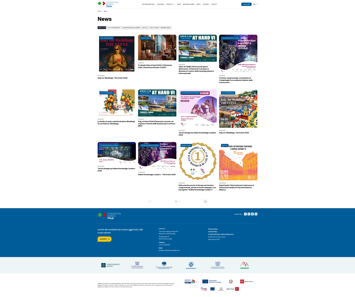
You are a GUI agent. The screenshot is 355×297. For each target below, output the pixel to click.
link (143, 285)
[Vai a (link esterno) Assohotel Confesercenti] (244, 265)
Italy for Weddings (114, 27)
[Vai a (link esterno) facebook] (245, 214)
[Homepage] (108, 4)
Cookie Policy (212, 231)
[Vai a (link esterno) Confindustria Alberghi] (218, 265)
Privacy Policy (213, 229)
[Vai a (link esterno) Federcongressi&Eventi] (110, 265)
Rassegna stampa (188, 4)
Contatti (214, 4)
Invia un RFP (246, 4)
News (179, 4)
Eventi (198, 4)
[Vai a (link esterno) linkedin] (249, 214)
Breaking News (165, 27)
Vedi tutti (101, 27)
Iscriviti (103, 239)
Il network (160, 4)
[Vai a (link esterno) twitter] (252, 214)
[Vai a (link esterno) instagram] (256, 214)
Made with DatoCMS (214, 239)
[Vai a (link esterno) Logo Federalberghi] (191, 265)
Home (99, 11)
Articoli (145, 27)
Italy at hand (154, 27)
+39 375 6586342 (164, 245)
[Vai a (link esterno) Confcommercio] (164, 265)
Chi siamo (206, 4)
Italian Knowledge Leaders (131, 27)
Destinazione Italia (148, 4)
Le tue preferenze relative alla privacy (221, 234)
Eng (254, 4)
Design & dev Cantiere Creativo (217, 237)
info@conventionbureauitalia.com (169, 250)
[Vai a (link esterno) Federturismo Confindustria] (137, 265)
